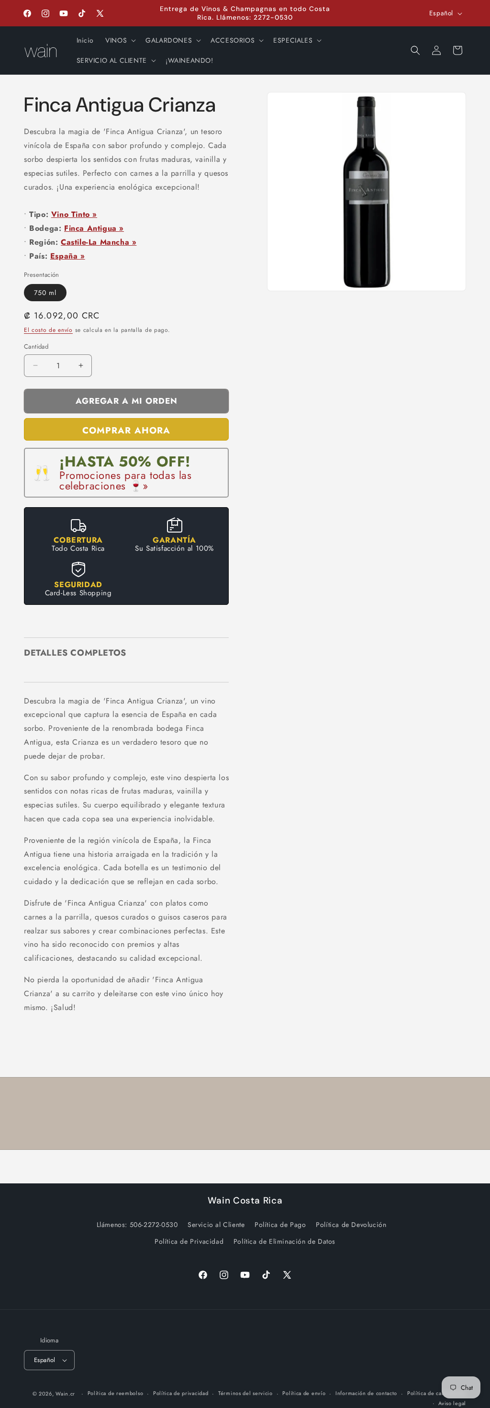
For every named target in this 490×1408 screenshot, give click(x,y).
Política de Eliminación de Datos (284, 1241)
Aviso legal (452, 1403)
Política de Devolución (351, 1224)
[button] (120, 40)
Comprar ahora (126, 430)
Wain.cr (65, 1393)
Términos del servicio (245, 1393)
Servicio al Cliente (216, 1224)
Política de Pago (280, 1224)
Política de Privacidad (189, 1241)
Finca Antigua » (94, 228)
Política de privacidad (180, 1393)
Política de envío (303, 1393)
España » (67, 255)
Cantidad (36, 346)
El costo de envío (48, 330)
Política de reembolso (116, 1393)
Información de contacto (366, 1393)
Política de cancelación (436, 1393)
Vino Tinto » (74, 214)
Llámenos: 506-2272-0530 (137, 1224)
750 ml (45, 292)
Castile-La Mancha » (98, 242)
